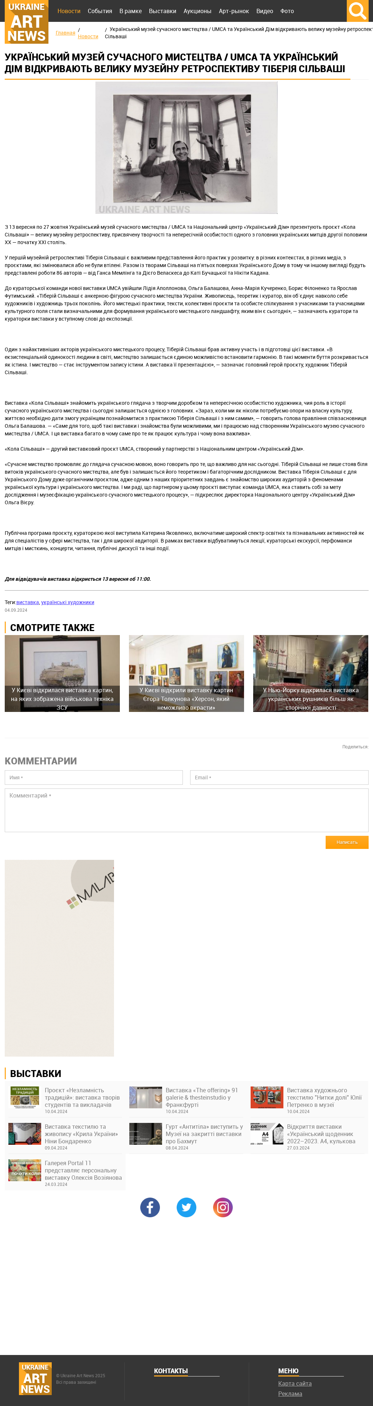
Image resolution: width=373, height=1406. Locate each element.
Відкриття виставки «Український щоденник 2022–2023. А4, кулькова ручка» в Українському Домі (321, 1134)
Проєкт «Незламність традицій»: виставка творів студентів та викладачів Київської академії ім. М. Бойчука (82, 1097)
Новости (69, 11)
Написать (347, 842)
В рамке (130, 11)
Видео (264, 11)
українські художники (67, 602)
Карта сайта (295, 1383)
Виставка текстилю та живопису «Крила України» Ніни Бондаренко (81, 1134)
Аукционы (198, 11)
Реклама (290, 1394)
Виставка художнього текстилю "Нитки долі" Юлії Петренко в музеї (324, 1097)
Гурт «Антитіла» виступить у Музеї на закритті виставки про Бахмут (204, 1134)
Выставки (162, 11)
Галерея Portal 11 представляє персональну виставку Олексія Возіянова (83, 1170)
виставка (27, 602)
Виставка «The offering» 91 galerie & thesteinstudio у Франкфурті (202, 1097)
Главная (65, 32)
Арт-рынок (234, 11)
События (100, 11)
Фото (287, 11)
